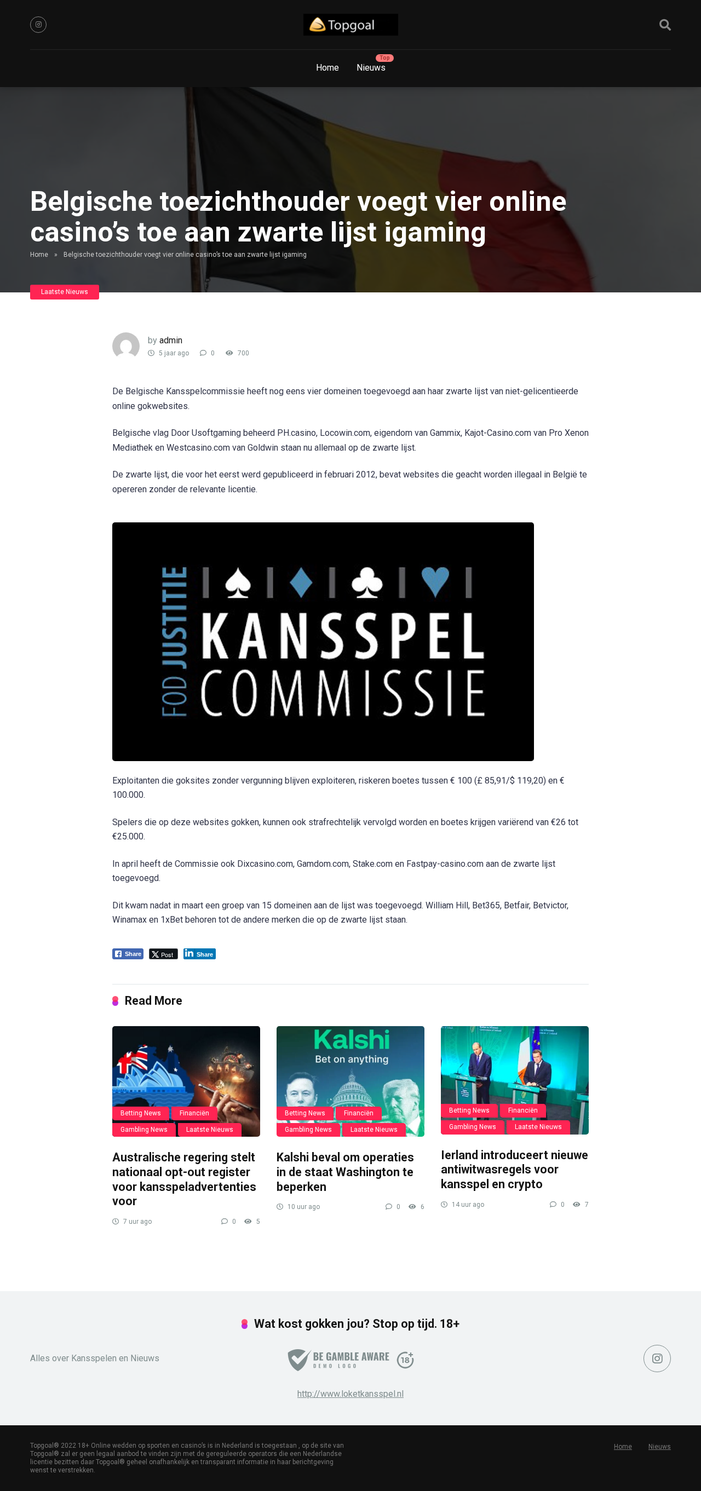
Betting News (140, 1113)
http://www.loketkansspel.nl (350, 1394)
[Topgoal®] (350, 25)
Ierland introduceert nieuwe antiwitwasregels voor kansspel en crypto (514, 1169)
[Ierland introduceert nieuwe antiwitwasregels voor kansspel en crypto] (515, 1080)
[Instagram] (38, 24)
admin (170, 340)
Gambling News (144, 1129)
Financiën (194, 1113)
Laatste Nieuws (64, 292)
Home (327, 67)
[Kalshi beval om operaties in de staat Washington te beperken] (350, 1081)
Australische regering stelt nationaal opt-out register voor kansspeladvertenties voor (184, 1179)
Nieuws (371, 67)
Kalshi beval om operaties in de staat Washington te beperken (345, 1171)
